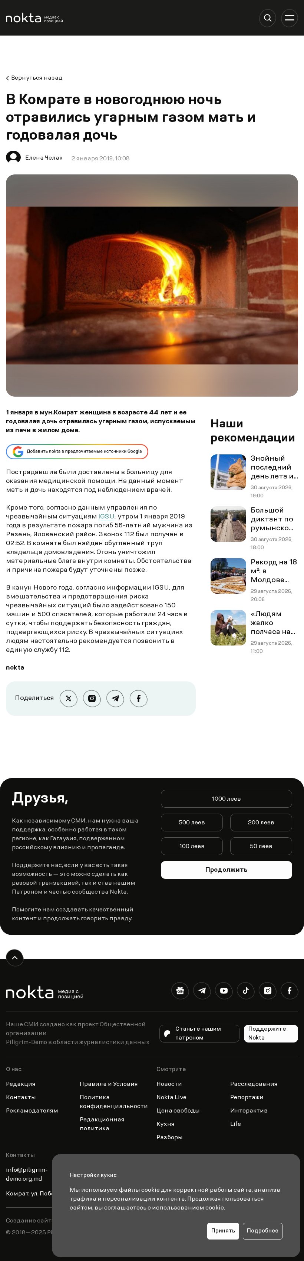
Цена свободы (178, 1111)
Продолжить (226, 870)
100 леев (192, 847)
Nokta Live (171, 1098)
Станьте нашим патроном (198, 1033)
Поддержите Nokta (267, 1033)
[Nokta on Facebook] (289, 992)
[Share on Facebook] (138, 698)
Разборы (169, 1138)
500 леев (192, 823)
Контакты (21, 1098)
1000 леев (226, 799)
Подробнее (262, 1231)
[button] (267, 18)
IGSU (106, 517)
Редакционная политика (102, 1124)
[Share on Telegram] (115, 698)
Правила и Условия (109, 1084)
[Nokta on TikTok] (245, 992)
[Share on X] (68, 698)
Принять (223, 1231)
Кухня (165, 1124)
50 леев (261, 847)
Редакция (21, 1084)
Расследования (254, 1084)
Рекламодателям (32, 1111)
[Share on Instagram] (91, 698)
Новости (169, 1084)
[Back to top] (14, 958)
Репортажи (247, 1098)
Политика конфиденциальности (114, 1102)
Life (235, 1124)
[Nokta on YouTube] (223, 992)
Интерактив (249, 1111)
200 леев (261, 823)
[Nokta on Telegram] (202, 992)
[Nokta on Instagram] (267, 992)
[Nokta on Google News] (180, 992)
